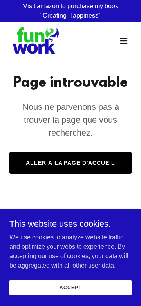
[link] (37, 40)
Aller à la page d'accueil (71, 163)
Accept (70, 287)
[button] (124, 41)
